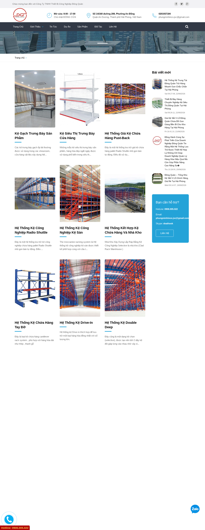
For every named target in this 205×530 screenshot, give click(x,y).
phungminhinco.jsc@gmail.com (174, 17)
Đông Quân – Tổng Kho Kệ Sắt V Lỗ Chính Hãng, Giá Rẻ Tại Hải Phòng (176, 178)
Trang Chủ (18, 26)
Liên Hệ (113, 26)
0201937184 (165, 13)
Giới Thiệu (35, 26)
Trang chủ (19, 57)
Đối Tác (98, 26)
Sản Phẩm (82, 26)
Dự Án (67, 26)
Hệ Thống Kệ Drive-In (76, 322)
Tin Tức (53, 26)
